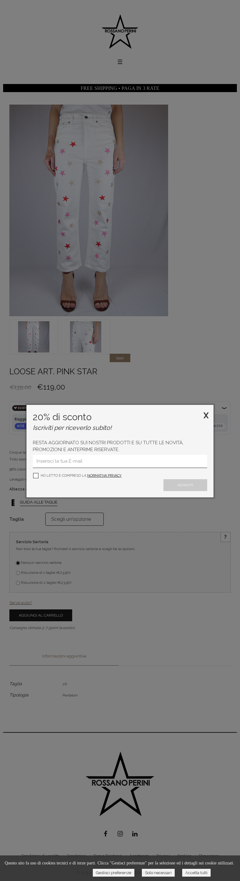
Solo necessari (158, 872)
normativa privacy (104, 476)
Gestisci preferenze (113, 872)
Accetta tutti (196, 872)
